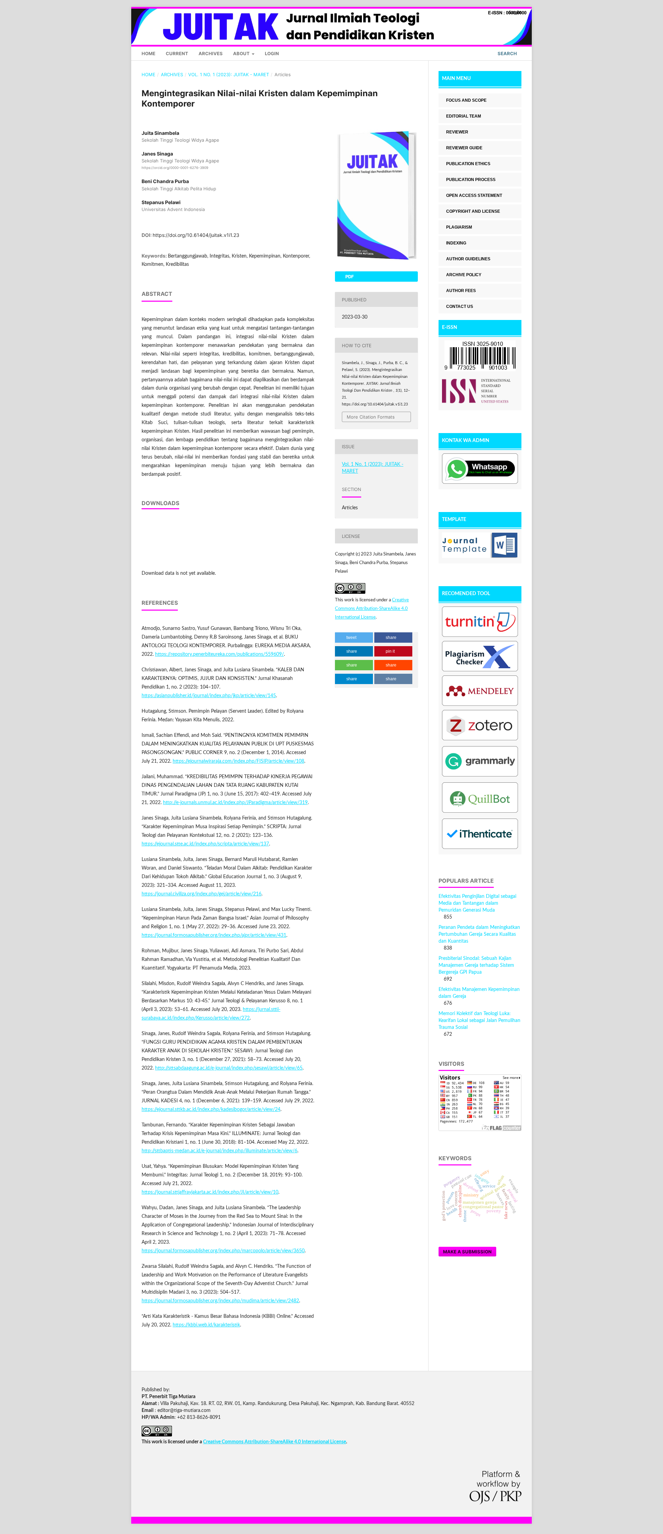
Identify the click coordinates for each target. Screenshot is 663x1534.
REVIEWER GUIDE (464, 148)
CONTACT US (459, 306)
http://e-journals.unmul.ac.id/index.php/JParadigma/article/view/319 (235, 802)
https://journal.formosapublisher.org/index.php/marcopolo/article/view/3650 (223, 1251)
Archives (211, 53)
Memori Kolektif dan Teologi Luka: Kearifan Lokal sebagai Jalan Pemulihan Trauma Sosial (479, 1020)
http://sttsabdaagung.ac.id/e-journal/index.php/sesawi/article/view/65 (228, 1068)
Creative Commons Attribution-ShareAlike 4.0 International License (372, 609)
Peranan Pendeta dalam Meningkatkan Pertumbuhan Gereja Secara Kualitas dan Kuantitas (479, 934)
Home (148, 53)
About (242, 53)
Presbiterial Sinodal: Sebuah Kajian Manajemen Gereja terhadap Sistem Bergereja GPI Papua (476, 965)
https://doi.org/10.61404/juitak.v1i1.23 (196, 235)
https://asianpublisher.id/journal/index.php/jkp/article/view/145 (209, 695)
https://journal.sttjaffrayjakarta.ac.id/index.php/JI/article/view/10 (210, 1192)
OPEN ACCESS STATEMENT (474, 195)
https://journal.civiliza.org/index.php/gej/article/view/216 (201, 894)
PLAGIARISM (459, 227)
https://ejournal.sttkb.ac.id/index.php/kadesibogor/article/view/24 (211, 1109)
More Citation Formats (371, 417)
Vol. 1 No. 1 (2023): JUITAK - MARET (228, 74)
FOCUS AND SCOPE (466, 100)
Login (272, 53)
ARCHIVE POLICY (463, 274)
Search (507, 53)
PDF (349, 276)
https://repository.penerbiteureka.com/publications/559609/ (219, 654)
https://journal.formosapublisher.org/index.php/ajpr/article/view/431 (214, 935)
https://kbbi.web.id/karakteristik (206, 1325)
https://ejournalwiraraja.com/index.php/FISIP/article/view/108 (238, 761)
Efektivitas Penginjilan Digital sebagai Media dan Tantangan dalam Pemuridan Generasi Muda (477, 903)
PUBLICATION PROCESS (471, 179)
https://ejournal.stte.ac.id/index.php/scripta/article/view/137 (205, 844)
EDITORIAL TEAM (463, 116)
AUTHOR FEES (461, 290)
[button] (354, 637)
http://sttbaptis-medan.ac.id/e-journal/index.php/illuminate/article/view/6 (219, 1151)
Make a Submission (467, 1251)
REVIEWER (457, 132)
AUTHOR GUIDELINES (468, 259)
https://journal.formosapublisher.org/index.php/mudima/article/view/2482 (220, 1301)
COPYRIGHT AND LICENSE (473, 211)
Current (177, 53)
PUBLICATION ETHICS (468, 163)
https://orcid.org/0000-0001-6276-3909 (175, 168)
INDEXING (456, 243)
